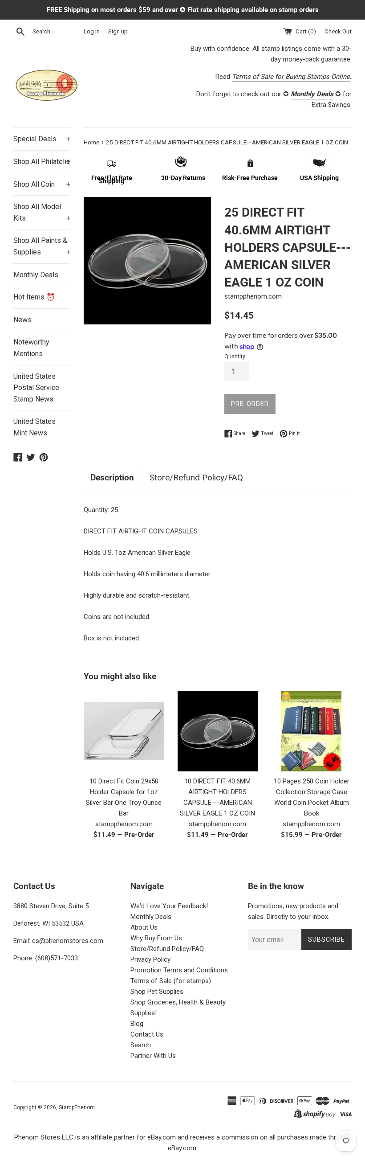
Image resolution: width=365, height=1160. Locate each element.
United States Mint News (34, 427)
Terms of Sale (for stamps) (170, 981)
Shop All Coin (41, 184)
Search (140, 1045)
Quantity (234, 356)
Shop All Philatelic (41, 161)
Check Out (338, 31)
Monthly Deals (35, 275)
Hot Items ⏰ (34, 297)
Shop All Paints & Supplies (41, 246)
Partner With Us (153, 1056)
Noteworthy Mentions (31, 348)
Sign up (118, 31)
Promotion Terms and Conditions (179, 970)
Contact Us (146, 1034)
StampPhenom (77, 1107)
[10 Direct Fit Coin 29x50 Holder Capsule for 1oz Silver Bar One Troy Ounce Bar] (124, 731)
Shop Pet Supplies (156, 992)
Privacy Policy (150, 959)
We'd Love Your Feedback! (169, 906)
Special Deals (41, 139)
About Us (144, 927)
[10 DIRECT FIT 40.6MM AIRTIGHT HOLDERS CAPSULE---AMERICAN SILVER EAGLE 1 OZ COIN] (218, 731)
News (22, 320)
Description (112, 477)
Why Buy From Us (156, 938)
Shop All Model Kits (41, 212)
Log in (92, 31)
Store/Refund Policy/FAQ (196, 477)
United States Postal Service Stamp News (36, 387)
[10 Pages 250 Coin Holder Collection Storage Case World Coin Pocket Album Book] (311, 731)
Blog (136, 1024)
